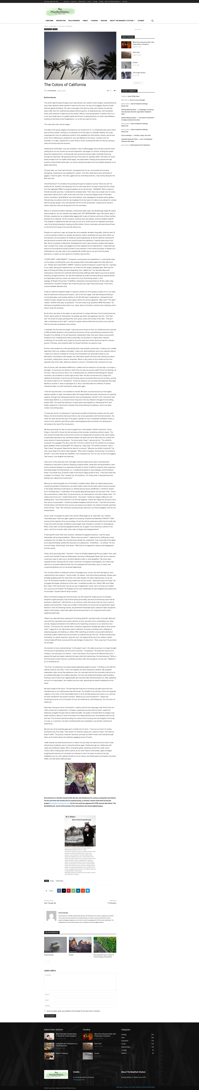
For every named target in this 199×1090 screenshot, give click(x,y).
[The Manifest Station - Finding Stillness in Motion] (60, 11)
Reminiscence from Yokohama (140, 145)
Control (135, 62)
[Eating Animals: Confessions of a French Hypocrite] (49, 1046)
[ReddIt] (83, 891)
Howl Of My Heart (133, 96)
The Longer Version (139, 72)
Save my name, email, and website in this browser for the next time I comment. (73, 1011)
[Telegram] (88, 891)
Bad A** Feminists (62, 1053)
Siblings (55, 29)
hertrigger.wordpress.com (60, 803)
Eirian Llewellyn (126, 135)
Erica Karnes (52, 90)
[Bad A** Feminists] (49, 1055)
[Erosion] (80, 945)
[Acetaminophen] (55, 945)
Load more (137, 83)
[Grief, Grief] (126, 54)
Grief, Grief (136, 52)
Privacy (125, 1087)
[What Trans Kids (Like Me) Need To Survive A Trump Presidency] (49, 1036)
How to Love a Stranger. (137, 100)
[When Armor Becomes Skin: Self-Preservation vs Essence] (126, 44)
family (52, 881)
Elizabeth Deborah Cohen (129, 139)
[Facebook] (59, 891)
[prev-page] (45, 962)
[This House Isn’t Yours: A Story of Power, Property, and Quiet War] (105, 945)
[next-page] (48, 962)
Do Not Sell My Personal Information (142, 1087)
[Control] (126, 65)
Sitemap (119, 1087)
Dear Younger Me (50, 903)
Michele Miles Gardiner (128, 110)
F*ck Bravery (112, 903)
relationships (59, 881)
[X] (64, 891)
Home (46, 26)
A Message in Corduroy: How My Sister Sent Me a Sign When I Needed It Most (137, 112)
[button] (152, 20)
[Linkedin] (78, 891)
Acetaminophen (49, 955)
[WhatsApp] (73, 891)
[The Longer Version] (126, 75)
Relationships (53, 26)
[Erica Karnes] (45, 91)
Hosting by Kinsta (79, 1080)
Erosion (71, 955)
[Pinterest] (69, 891)
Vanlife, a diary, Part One (142, 135)
